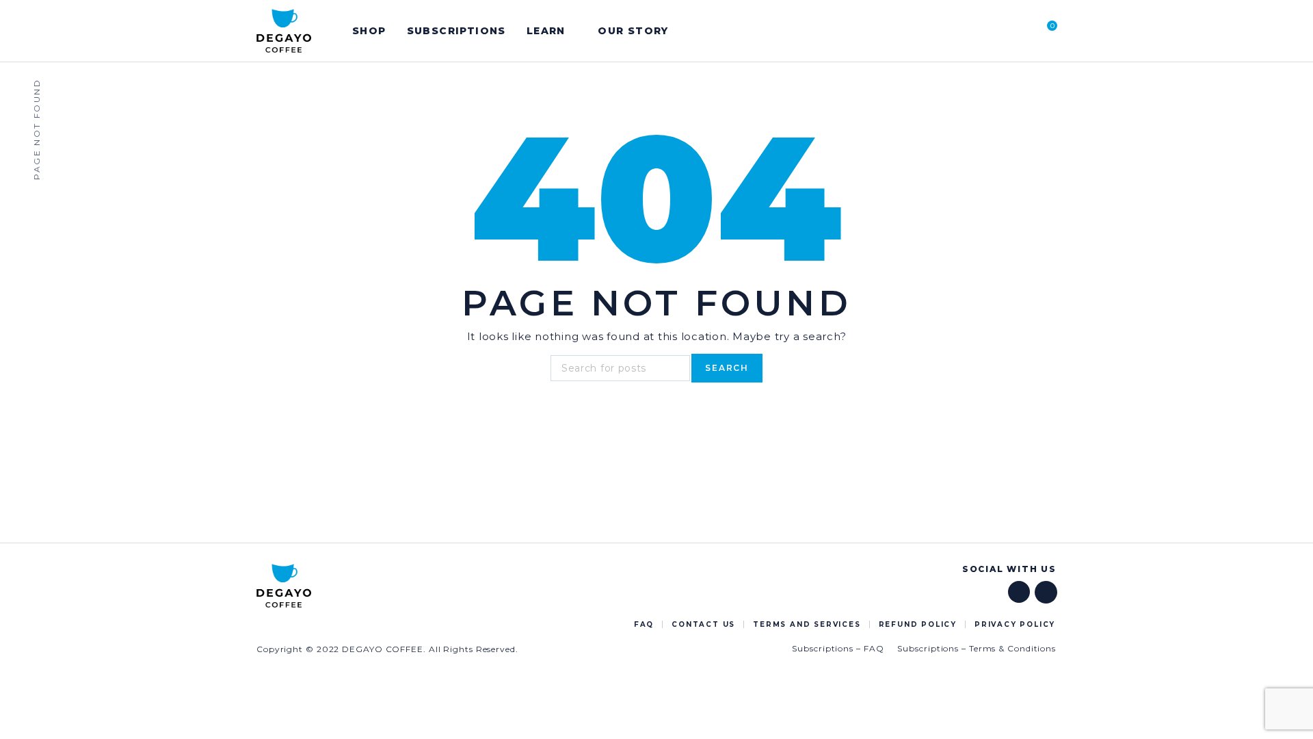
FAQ (644, 624)
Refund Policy (918, 624)
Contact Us (703, 624)
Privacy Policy (1014, 624)
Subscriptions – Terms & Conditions (976, 648)
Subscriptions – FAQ (838, 648)
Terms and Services (806, 624)
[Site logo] (283, 31)
